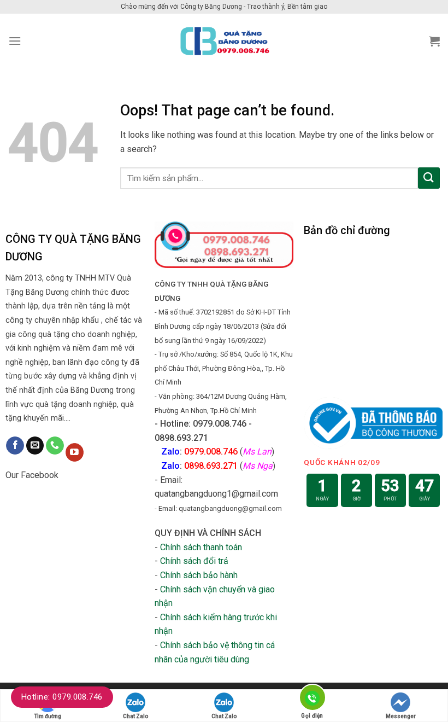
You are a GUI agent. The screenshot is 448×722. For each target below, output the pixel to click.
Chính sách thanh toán (201, 547)
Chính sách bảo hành (199, 575)
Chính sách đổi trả (194, 561)
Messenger (401, 716)
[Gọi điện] (312, 699)
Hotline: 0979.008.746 (62, 697)
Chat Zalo (135, 716)
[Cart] (434, 41)
